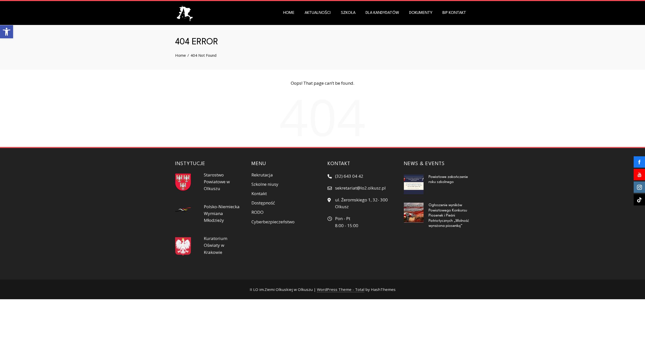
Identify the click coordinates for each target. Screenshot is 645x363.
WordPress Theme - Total (340, 289)
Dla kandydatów (382, 13)
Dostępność (263, 203)
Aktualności (318, 13)
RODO (257, 212)
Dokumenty (420, 13)
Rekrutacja (262, 175)
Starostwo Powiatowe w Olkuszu (217, 181)
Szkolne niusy (264, 184)
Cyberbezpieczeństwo (273, 222)
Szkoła (348, 13)
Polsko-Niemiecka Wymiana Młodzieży (222, 213)
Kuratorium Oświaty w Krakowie (215, 245)
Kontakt (259, 193)
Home (289, 13)
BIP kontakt (454, 13)
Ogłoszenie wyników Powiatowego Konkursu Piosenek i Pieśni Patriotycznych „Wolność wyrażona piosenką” (449, 215)
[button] (6, 31)
